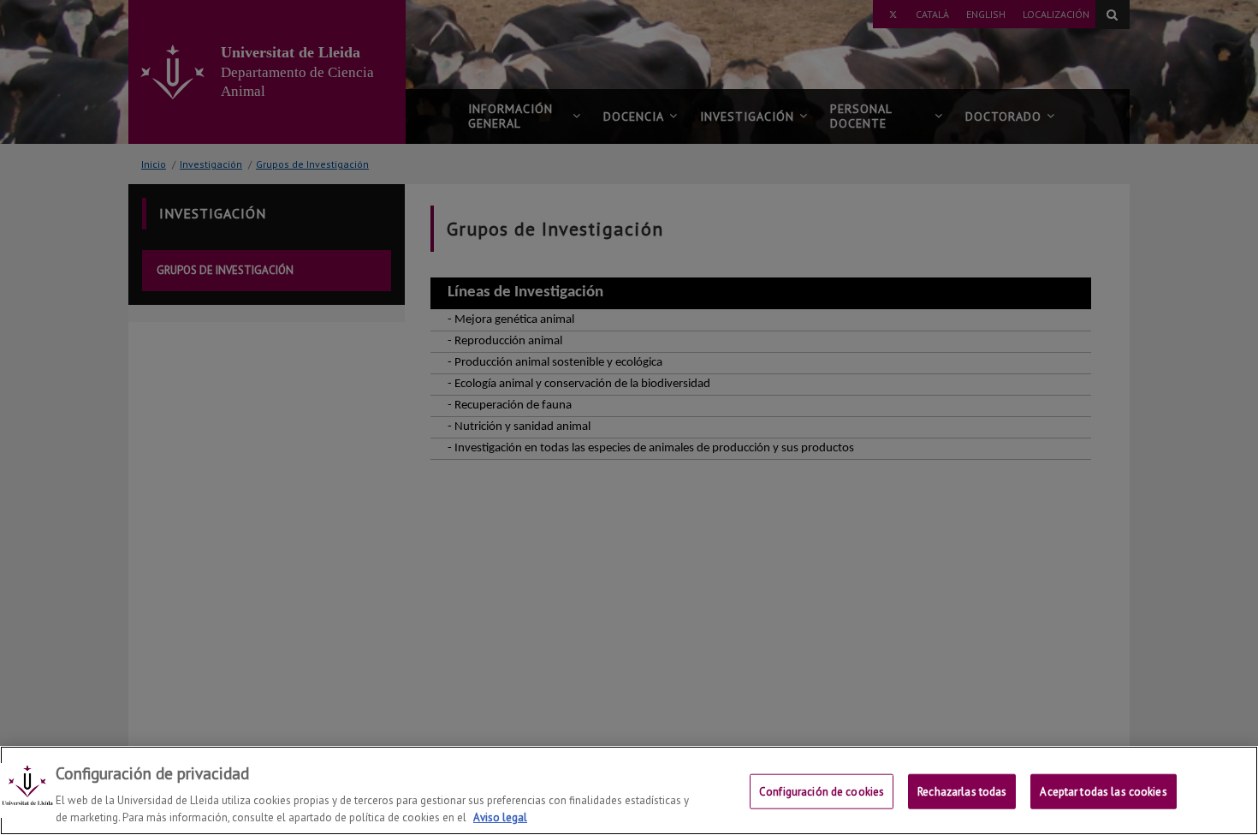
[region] (629, 790)
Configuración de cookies (821, 791)
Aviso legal (500, 817)
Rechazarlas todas (961, 791)
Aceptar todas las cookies (1103, 791)
